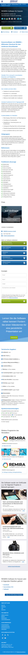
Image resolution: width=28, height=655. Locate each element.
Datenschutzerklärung (13, 297)
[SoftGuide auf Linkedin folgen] (5, 635)
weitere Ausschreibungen (14, 566)
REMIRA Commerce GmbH (9, 231)
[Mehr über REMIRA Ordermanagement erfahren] (14, 468)
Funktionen (15, 32)
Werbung (3, 616)
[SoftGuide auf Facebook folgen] (2, 635)
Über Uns (3, 605)
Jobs (2, 608)
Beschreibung (6, 32)
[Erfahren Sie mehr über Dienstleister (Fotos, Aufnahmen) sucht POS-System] (14, 552)
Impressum (3, 609)
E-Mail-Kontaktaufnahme (8, 235)
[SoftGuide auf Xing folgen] (2, 638)
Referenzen (3, 606)
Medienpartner (4, 618)
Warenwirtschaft (7, 445)
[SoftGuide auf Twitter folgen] (8, 635)
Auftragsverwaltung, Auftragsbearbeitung (13, 472)
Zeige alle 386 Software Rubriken (14, 594)
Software (4, 4)
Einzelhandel (6, 584)
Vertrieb (9, 4)
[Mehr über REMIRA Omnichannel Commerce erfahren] (14, 441)
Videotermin (14, 337)
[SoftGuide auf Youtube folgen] (5, 638)
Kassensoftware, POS (16, 4)
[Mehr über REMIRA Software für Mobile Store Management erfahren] (14, 455)
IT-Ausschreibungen (5, 624)
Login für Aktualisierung (5, 619)
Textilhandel (6, 589)
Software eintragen (4, 615)
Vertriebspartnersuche (5, 626)
